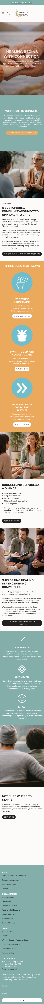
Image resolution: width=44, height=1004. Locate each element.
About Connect (8, 897)
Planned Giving (8, 953)
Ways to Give (7, 931)
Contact (5, 889)
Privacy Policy (7, 918)
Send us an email (9, 969)
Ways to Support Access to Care (15, 940)
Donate (5, 936)
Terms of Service (8, 923)
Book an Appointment (10, 880)
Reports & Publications (11, 910)
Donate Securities (9, 948)
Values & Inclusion (9, 914)
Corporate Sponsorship (11, 944)
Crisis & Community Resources (14, 876)
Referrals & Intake (9, 884)
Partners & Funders (9, 906)
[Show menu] (3, 13)
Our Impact (6, 901)
